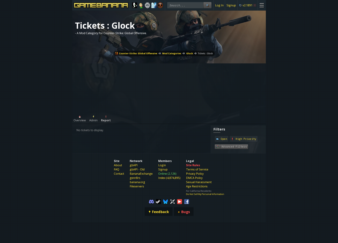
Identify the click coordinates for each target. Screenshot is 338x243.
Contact (119, 174)
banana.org (137, 182)
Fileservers (137, 186)
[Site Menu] (262, 5)
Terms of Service (197, 169)
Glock (189, 53)
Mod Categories (171, 53)
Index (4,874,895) (169, 178)
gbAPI (134, 165)
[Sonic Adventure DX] (134, 5)
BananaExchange (141, 174)
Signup (231, 5)
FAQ (116, 169)
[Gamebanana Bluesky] (165, 201)
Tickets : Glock (205, 53)
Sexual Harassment (199, 182)
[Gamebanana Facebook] (186, 201)
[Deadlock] (147, 5)
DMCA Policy (194, 178)
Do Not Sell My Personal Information (205, 194)
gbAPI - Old (137, 169)
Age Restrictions (197, 186)
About (118, 165)
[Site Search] (207, 5)
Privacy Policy (195, 174)
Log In (219, 5)
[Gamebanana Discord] (151, 201)
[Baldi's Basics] (141, 5)
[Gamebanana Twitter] (172, 201)
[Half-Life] (160, 5)
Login (162, 165)
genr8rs (135, 178)
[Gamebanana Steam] (158, 201)
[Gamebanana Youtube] (179, 201)
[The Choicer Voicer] (154, 5)
